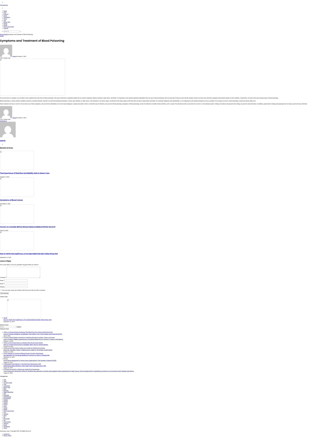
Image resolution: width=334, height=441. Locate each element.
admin (14, 56)
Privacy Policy (7, 435)
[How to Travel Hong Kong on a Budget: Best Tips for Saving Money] (23, 342)
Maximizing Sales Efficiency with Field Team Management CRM (24, 366)
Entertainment (7, 397)
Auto (4, 384)
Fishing (5, 403)
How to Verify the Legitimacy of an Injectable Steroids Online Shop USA (29, 254)
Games (5, 407)
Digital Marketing (8, 392)
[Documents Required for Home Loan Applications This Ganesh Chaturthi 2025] (5, 358)
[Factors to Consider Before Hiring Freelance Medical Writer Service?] (17, 223)
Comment (3, 277)
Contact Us (6, 434)
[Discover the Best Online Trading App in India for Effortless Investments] (24, 348)
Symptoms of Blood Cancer (11, 200)
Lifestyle (5, 28)
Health (5, 25)
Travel (5, 19)
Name (2, 280)
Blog (4, 389)
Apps (4, 381)
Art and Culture (7, 382)
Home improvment (8, 26)
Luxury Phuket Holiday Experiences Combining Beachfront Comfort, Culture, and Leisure (33, 339)
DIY (4, 393)
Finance (5, 401)
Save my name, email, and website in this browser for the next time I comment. (23, 290)
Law (4, 412)
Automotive (6, 386)
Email (2, 283)
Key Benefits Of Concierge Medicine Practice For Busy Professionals (26, 355)
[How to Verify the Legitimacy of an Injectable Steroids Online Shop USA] (17, 250)
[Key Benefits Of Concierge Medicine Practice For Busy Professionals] (23, 353)
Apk (4, 20)
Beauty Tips (6, 22)
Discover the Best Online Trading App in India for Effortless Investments (27, 350)
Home (5, 11)
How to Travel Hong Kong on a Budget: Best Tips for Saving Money (25, 345)
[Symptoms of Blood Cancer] (17, 196)
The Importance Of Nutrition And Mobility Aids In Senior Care (24, 173)
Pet (4, 417)
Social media (7, 422)
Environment (7, 398)
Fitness (5, 23)
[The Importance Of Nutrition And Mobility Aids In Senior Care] (17, 169)
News (5, 415)
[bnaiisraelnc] (4, 5)
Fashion (5, 400)
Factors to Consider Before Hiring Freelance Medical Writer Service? (27, 227)
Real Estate (6, 418)
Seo (4, 420)
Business (5, 390)
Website (2, 287)
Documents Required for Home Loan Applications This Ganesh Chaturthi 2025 (29, 361)
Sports (5, 15)
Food (4, 12)
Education (6, 395)
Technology (6, 17)
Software (5, 14)
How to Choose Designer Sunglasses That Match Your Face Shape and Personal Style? (32, 334)
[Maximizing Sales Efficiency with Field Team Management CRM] (22, 364)
